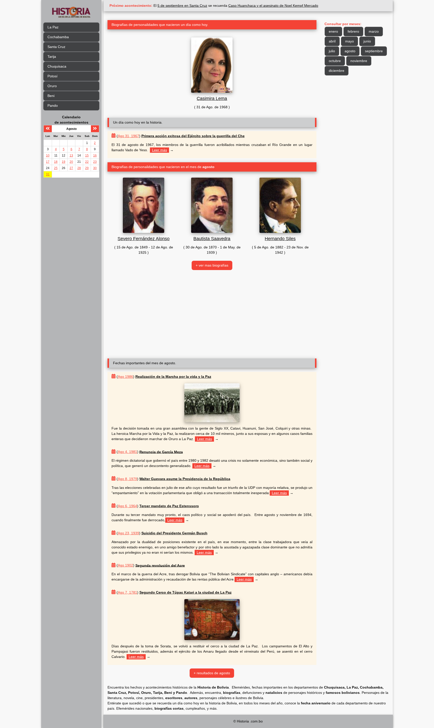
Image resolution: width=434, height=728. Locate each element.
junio (367, 41)
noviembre (358, 61)
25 (56, 168)
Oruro (52, 86)
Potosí (52, 76)
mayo (349, 41)
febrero (353, 31)
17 (47, 162)
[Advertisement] (211, 314)
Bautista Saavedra (211, 238)
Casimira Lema (212, 98)
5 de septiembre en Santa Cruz (182, 6)
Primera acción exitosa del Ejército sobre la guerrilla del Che (193, 136)
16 (95, 155)
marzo (374, 31)
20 (71, 162)
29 (87, 168)
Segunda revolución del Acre (160, 565)
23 (95, 162)
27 (71, 168)
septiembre (374, 51)
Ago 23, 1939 (128, 533)
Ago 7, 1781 (127, 592)
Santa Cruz (56, 47)
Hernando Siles (280, 238)
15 (87, 155)
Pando (52, 105)
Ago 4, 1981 (127, 452)
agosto (350, 51)
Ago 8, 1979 (127, 479)
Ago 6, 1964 (127, 506)
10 (47, 155)
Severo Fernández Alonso (144, 238)
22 (87, 162)
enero (333, 31)
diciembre (336, 71)
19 (63, 162)
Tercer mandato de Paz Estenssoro (169, 506)
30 (95, 168)
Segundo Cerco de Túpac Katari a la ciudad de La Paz (185, 592)
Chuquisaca (56, 66)
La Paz (53, 27)
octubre (335, 61)
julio (332, 51)
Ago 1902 (125, 565)
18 (56, 162)
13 (71, 155)
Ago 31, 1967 (128, 136)
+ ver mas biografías (212, 265)
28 (79, 168)
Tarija (51, 57)
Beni (51, 96)
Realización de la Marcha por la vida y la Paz (173, 377)
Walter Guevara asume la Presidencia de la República (184, 479)
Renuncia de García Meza (161, 452)
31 (47, 174)
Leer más (159, 150)
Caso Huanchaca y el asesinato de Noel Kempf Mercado (273, 6)
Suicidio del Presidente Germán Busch (174, 533)
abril (332, 41)
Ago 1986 (125, 377)
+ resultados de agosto (212, 673)
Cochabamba (58, 37)
